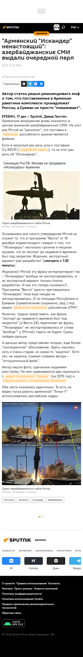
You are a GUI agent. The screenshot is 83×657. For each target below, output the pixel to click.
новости (8, 550)
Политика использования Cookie (22, 599)
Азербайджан (55, 499)
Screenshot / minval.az (24, 226)
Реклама (7, 588)
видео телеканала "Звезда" (27, 376)
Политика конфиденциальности (22, 593)
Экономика (44, 550)
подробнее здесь (33, 149)
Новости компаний (46, 588)
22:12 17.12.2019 (11, 65)
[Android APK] (14, 623)
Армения (23, 499)
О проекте (8, 583)
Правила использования (31, 583)
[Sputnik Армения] (11, 29)
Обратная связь (11, 613)
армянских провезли (30, 307)
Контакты (54, 583)
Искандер (38, 499)
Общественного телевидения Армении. (34, 380)
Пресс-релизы (23, 588)
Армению (10, 134)
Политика (9, 499)
